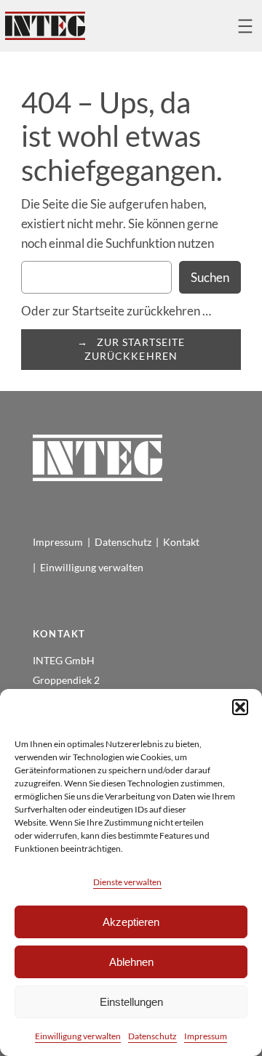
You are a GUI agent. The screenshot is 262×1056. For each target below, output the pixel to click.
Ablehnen (131, 962)
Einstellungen (131, 1002)
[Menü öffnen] (245, 26)
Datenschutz (152, 1036)
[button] (240, 707)
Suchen (210, 277)
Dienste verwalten (127, 881)
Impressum (205, 1036)
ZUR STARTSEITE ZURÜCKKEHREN (134, 349)
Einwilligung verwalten (78, 1036)
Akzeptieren (131, 922)
